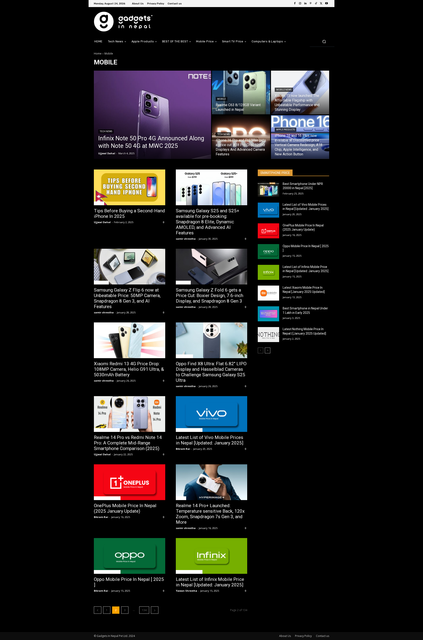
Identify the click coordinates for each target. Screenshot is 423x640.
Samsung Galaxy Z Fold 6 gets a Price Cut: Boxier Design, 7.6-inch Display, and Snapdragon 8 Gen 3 (209, 295)
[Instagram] (300, 3)
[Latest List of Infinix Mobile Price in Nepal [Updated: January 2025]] (211, 556)
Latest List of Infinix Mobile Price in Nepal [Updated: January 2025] (210, 582)
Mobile (221, 99)
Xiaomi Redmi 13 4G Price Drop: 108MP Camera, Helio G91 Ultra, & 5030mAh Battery (129, 369)
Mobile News (283, 89)
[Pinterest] (310, 3)
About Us (285, 636)
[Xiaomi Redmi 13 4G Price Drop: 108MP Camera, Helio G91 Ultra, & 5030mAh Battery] (129, 340)
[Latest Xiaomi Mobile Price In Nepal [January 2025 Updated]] (268, 293)
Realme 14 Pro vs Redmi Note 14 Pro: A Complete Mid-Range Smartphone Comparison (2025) (128, 443)
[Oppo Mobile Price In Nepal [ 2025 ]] (129, 556)
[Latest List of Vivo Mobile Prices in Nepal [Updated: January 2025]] (211, 414)
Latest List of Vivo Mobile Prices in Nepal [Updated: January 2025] (209, 440)
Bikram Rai (183, 448)
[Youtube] (326, 3)
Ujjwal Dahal (102, 222)
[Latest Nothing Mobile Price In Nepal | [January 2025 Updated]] (268, 334)
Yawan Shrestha (186, 590)
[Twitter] (321, 3)
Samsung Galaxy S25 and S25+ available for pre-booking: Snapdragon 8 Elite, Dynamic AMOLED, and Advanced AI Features (207, 221)
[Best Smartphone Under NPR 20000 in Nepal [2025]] (268, 189)
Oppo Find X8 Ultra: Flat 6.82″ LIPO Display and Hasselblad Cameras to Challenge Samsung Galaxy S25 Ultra (211, 372)
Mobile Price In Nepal (189, 429)
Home (98, 53)
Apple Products (285, 129)
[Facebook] (294, 3)
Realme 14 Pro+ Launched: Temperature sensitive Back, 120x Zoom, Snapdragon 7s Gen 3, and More (210, 514)
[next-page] (154, 610)
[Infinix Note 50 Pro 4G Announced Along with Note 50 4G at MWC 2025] (152, 115)
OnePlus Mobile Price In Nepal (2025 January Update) (125, 508)
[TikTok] (316, 3)
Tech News (106, 131)
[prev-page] (97, 610)
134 (144, 610)
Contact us (322, 636)
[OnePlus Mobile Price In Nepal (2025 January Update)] (129, 482)
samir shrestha (186, 238)
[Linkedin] (305, 3)
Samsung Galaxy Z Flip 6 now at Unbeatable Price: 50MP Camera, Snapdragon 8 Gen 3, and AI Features (127, 298)
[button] (324, 41)
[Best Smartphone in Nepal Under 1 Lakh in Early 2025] (268, 313)
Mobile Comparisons (107, 429)
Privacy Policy (303, 636)
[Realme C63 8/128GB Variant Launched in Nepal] (241, 92)
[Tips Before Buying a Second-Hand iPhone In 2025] (129, 187)
